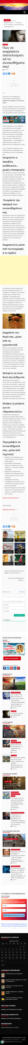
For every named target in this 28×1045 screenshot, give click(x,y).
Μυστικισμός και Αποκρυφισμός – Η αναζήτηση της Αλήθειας (17, 747)
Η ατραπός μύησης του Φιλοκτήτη (17, 714)
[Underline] (8, 601)
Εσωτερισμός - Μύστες (15, 742)
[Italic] (6, 601)
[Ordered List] (11, 601)
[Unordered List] (13, 601)
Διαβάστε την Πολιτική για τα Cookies (11, 1009)
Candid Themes (18, 1041)
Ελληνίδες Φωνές (10, 774)
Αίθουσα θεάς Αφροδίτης (11, 658)
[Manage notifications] (3, 1042)
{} (20, 601)
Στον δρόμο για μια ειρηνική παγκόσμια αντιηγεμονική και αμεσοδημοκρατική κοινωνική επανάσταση (17, 802)
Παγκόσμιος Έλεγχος (15, 794)
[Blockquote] (15, 601)
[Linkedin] (9, 74)
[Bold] (4, 601)
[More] (14, 74)
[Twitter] (6, 74)
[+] (22, 601)
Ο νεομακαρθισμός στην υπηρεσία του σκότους (12, 842)
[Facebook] (4, 74)
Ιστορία (12, 692)
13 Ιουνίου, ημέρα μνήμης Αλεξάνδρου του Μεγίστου (12, 784)
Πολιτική (13, 796)
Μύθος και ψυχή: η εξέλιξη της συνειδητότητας (14, 685)
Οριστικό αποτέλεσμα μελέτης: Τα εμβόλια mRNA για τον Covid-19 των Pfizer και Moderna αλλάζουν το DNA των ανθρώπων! (18, 873)
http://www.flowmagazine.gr (10, 498)
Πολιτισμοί (5, 44)
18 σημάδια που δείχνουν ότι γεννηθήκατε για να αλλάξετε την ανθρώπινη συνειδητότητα (14, 732)
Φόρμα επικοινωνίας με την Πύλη (10, 1027)
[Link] (18, 601)
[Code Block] (16, 601)
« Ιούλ (2, 965)
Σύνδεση (23, 592)
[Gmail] (11, 74)
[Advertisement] (14, 270)
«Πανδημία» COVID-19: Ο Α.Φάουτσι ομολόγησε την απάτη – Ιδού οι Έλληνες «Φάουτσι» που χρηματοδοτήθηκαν (18, 856)
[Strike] (9, 601)
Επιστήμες (22, 812)
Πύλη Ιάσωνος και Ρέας (14, 6)
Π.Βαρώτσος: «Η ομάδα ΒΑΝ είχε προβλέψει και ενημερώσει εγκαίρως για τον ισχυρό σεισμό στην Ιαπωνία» (18, 819)
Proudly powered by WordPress (11, 1039)
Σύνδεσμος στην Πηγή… (9, 509)
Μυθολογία (7, 674)
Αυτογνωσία (8, 722)
